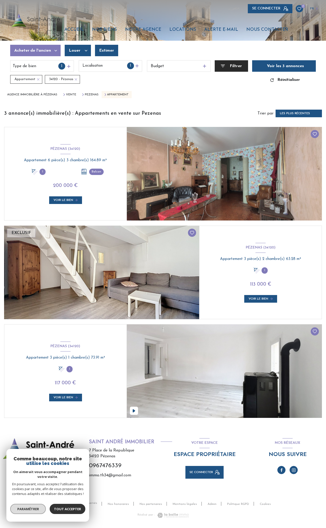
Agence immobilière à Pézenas (32, 94)
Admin (212, 504)
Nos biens (104, 29)
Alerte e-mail (221, 29)
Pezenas (92, 94)
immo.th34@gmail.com (110, 475)
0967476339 (105, 466)
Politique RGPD (238, 504)
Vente (71, 94)
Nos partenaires (151, 504)
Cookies (265, 504)
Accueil (74, 29)
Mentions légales (185, 504)
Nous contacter (267, 29)
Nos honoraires (118, 504)
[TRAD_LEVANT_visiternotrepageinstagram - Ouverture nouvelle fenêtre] (294, 470)
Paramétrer (28, 509)
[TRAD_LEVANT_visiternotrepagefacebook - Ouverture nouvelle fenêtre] (281, 470)
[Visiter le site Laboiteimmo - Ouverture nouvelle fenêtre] (172, 515)
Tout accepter (67, 509)
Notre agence (143, 29)
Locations (182, 29)
